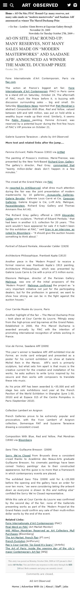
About (49, 586)
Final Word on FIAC (17, 527)
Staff (58, 586)
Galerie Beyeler (15, 198)
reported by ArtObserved (25, 188)
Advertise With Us (32, 586)
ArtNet (61, 152)
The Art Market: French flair (22, 537)
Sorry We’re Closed (18, 455)
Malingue (11, 281)
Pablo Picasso (22, 120)
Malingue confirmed (40, 285)
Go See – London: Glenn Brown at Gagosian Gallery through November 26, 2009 (41, 28)
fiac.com (11, 82)
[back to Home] (40, 5)
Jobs (65, 586)
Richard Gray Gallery (61, 161)
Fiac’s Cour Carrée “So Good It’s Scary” (30, 545)
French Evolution (15, 541)
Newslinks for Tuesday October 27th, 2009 (51, 33)
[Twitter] (67, 5)
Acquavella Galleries (59, 195)
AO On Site (17, 564)
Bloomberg (25, 440)
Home (9, 13)
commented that (63, 165)
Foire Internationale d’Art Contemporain (30, 523)
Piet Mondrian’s (65, 106)
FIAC (50, 182)
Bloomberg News (27, 106)
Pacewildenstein (15, 205)
